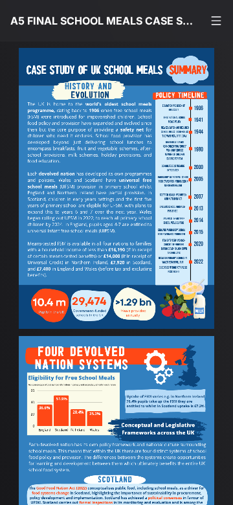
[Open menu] (216, 20)
